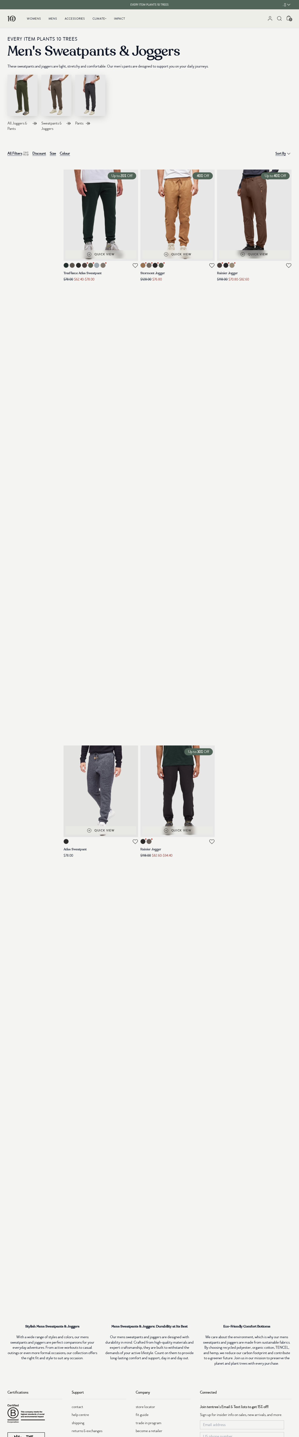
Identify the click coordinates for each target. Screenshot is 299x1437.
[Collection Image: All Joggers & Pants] (22, 95)
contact (77, 1407)
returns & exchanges (87, 1431)
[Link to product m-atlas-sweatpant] (101, 791)
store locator (145, 1407)
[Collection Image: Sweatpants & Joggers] (56, 95)
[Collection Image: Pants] (90, 95)
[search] (279, 18)
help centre (80, 1414)
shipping (78, 1423)
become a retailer (149, 1431)
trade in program (148, 1423)
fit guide (142, 1414)
